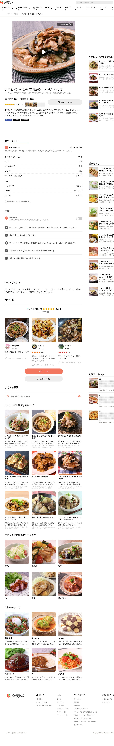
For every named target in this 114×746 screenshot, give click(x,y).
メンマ (8, 171)
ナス (7, 161)
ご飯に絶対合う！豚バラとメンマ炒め (70, 477)
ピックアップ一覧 (62, 709)
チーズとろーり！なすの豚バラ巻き (16, 477)
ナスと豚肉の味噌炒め (40, 476)
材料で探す (39, 699)
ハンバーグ (9, 674)
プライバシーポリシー (81, 709)
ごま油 (8, 195)
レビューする (44, 371)
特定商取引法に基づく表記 (82, 718)
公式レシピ (58, 8)
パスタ (61, 674)
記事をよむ (68, 8)
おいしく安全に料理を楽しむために (85, 712)
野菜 (7, 566)
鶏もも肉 (9, 638)
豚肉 (33, 598)
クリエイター (103, 8)
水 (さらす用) (10, 166)
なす (60, 566)
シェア (9, 119)
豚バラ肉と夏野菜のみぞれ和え (43, 517)
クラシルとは (78, 699)
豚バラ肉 (62, 598)
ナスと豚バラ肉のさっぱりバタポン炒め (16, 437)
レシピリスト (61, 702)
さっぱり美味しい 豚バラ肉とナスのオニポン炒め (17, 518)
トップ (59, 699)
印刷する (25, 119)
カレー (34, 674)
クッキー (62, 638)
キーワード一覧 (62, 715)
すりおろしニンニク (13, 176)
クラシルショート (91, 8)
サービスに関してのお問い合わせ (85, 721)
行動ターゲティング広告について (85, 715)
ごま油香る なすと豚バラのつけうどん (43, 437)
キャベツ (35, 638)
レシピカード (78, 8)
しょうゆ (10, 186)
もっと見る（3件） (43, 379)
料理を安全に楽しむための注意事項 (19, 201)
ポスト (17, 119)
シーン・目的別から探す (44, 705)
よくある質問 (78, 725)
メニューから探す (41, 702)
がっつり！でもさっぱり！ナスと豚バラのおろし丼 (70, 518)
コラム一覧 (60, 705)
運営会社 (77, 702)
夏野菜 (34, 566)
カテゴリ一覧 (61, 712)
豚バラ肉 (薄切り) (12, 157)
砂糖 (8, 190)
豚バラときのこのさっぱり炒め (70, 436)
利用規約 (77, 705)
